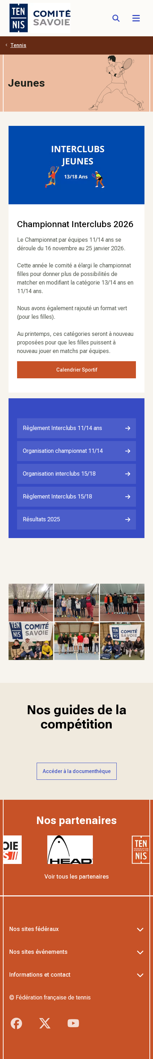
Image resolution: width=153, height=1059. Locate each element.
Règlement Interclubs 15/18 (57, 496)
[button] (135, 18)
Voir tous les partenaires (76, 876)
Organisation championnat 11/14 (63, 450)
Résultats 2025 (41, 519)
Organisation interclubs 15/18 (59, 473)
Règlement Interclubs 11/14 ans (62, 428)
